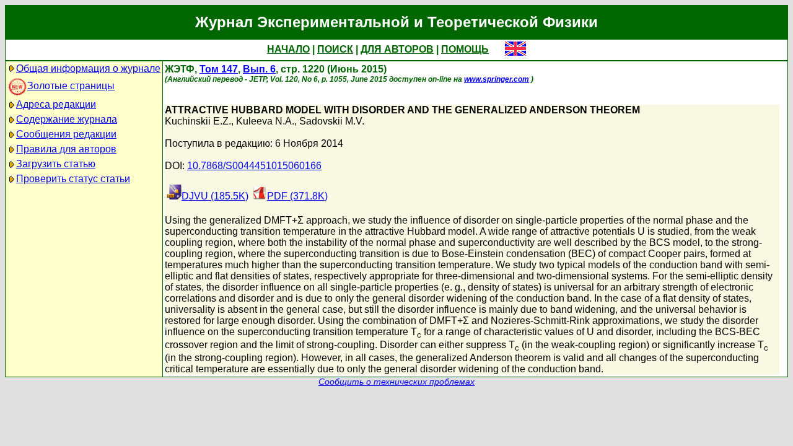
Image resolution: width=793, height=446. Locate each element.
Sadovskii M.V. (331, 121)
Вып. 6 (259, 69)
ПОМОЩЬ (465, 49)
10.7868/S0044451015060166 (254, 165)
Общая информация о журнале (88, 68)
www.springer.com (496, 79)
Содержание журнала (66, 119)
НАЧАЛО (288, 49)
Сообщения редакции (66, 134)
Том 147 (218, 69)
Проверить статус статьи (73, 178)
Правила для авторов (66, 149)
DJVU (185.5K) (215, 196)
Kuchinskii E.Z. (198, 121)
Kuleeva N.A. (265, 121)
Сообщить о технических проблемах (396, 382)
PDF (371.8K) (297, 196)
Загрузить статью (55, 164)
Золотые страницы (71, 86)
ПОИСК (335, 49)
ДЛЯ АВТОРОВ (397, 49)
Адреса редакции (56, 104)
